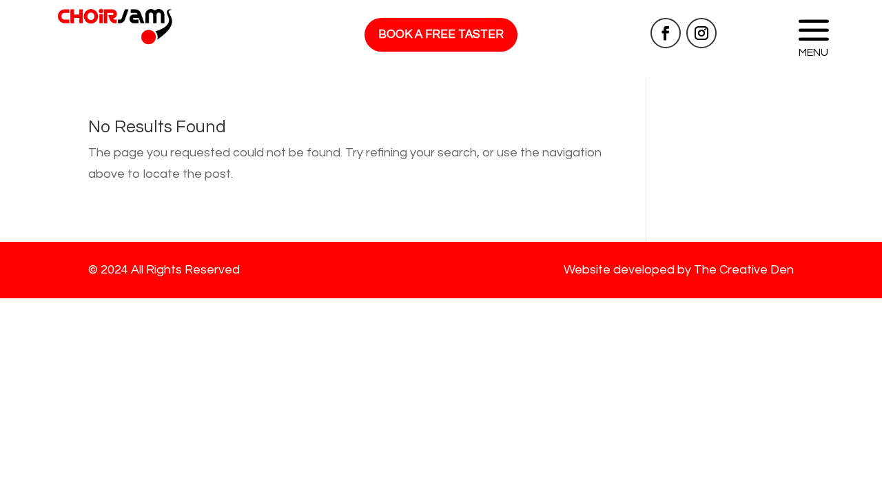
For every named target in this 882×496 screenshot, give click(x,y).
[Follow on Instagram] (701, 33)
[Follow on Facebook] (665, 33)
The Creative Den (744, 269)
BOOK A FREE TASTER (441, 34)
